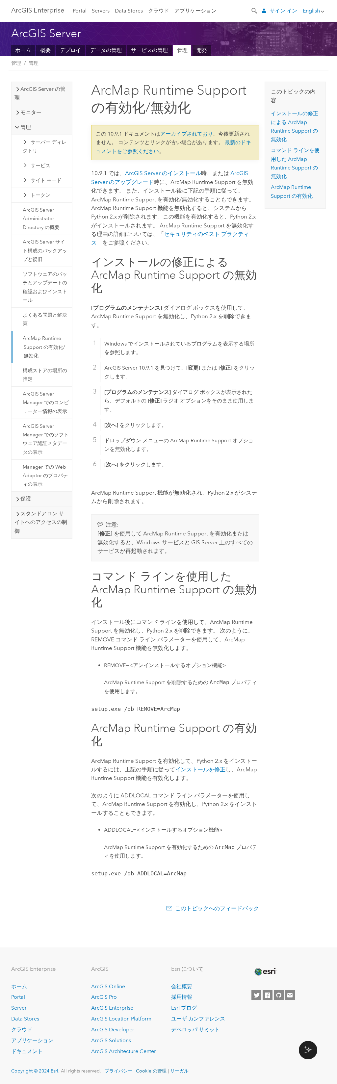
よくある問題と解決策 (45, 319)
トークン (40, 195)
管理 (182, 50)
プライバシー (118, 1070)
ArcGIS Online (108, 986)
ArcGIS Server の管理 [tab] (39, 93)
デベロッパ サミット (195, 1029)
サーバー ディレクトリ (44, 146)
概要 (45, 50)
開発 (201, 50)
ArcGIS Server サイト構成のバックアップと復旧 (45, 250)
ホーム (23, 50)
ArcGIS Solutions (111, 1040)
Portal (80, 11)
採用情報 (181, 997)
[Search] (254, 10)
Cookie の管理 (151, 1070)
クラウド (158, 11)
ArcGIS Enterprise (37, 10)
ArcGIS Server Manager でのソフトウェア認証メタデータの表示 (46, 439)
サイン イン (283, 11)
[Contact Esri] (290, 995)
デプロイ (70, 50)
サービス (40, 165)
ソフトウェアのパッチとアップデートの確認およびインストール (45, 287)
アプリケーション (195, 11)
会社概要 (181, 986)
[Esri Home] (264, 972)
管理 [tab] (25, 127)
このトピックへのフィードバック (217, 908)
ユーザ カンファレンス (198, 1019)
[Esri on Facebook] (267, 995)
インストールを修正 (200, 769)
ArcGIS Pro (104, 997)
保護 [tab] (25, 499)
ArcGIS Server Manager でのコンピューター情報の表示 (46, 402)
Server (19, 1008)
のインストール (163, 173)
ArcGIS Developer (112, 1029)
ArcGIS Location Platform (121, 1019)
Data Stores (129, 11)
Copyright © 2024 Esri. (35, 1070)
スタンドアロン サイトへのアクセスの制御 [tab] (40, 522)
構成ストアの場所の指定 (45, 375)
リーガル (179, 1070)
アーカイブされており (186, 134)
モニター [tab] (30, 112)
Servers (101, 11)
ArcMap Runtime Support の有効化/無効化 (44, 347)
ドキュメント (27, 1051)
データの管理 (106, 50)
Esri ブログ (184, 1008)
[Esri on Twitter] (256, 995)
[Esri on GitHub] (279, 995)
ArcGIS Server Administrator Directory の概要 (41, 218)
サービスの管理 (149, 50)
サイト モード (46, 180)
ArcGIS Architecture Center (123, 1051)
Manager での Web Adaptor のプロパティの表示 (45, 475)
